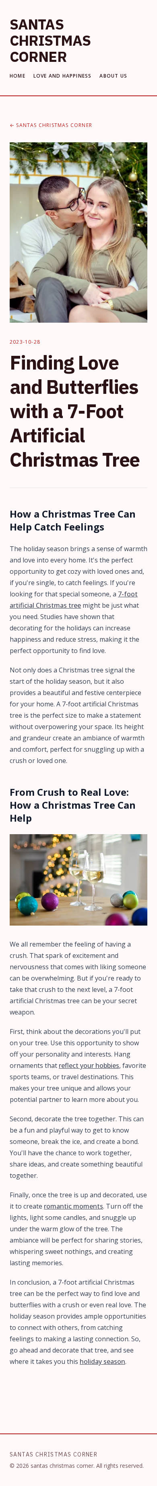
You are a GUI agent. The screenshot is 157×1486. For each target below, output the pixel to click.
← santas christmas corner (51, 125)
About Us (113, 76)
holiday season (102, 1361)
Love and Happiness (62, 76)
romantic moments (73, 1206)
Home (17, 76)
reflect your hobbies (89, 1065)
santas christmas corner (50, 40)
